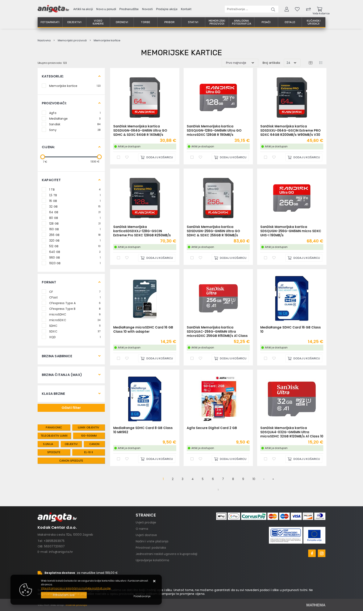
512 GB (75, 246)
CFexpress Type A (75, 303)
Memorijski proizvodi (217, 22)
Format (49, 282)
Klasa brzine (53, 393)
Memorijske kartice (75, 86)
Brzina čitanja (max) (62, 374)
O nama (142, 529)
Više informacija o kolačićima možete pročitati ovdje (75, 588)
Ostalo (290, 22)
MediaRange (75, 118)
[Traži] (273, 9)
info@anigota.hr (61, 552)
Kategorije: (53, 76)
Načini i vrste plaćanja (152, 541)
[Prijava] (287, 9)
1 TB (75, 189)
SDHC (75, 325)
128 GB (75, 223)
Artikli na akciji (83, 9)
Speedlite (53, 452)
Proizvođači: (54, 103)
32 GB (75, 206)
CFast (75, 297)
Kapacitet (51, 180)
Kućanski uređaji (314, 22)
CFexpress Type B (75, 308)
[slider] (42, 156)
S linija (48, 444)
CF (75, 291)
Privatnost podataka (151, 548)
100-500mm (89, 436)
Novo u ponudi (106, 9)
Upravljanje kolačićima (152, 560)
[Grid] (310, 63)
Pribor (169, 22)
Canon (94, 444)
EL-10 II (88, 452)
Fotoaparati (50, 22)
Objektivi (74, 22)
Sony (75, 130)
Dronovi (122, 22)
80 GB (75, 218)
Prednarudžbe (129, 9)
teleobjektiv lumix (54, 436)
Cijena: (48, 147)
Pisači (266, 22)
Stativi (193, 22)
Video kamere (98, 22)
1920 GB (75, 263)
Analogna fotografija (241, 22)
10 (254, 479)
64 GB (75, 212)
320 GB (75, 240)
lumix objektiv (88, 427)
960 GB (75, 257)
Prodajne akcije (167, 9)
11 (218, 489)
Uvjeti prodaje (146, 522)
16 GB (75, 201)
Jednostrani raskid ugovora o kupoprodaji (166, 554)
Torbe (145, 22)
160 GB (75, 229)
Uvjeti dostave (146, 535)
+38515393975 (54, 541)
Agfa (75, 113)
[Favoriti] (127, 157)
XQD (75, 337)
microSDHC (75, 314)
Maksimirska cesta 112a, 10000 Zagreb (65, 534)
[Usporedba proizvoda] (118, 157)
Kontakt (186, 9)
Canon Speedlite (71, 461)
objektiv (71, 444)
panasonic (54, 427)
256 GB (75, 235)
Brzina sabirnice (57, 356)
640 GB (75, 252)
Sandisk (75, 124)
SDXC (75, 331)
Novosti (147, 9)
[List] (320, 63)
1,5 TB (75, 195)
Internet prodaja (76, 605)
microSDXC (75, 320)
